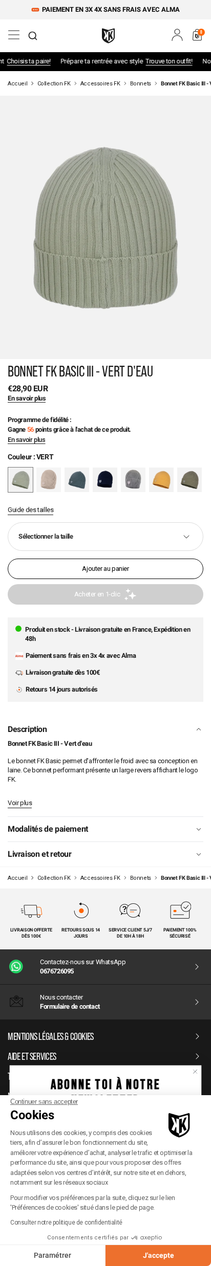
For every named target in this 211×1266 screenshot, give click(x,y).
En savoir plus (27, 439)
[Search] (33, 36)
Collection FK (54, 83)
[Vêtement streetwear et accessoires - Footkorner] (108, 35)
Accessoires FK (100, 83)
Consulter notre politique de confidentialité (66, 1222)
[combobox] (33, 36)
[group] (48, 480)
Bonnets (140, 83)
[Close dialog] (195, 1071)
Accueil (17, 83)
